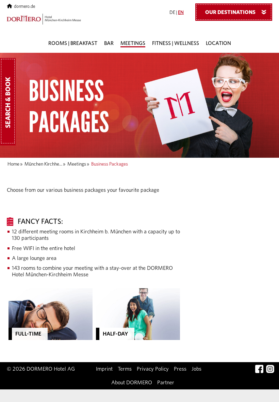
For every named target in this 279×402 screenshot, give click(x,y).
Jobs (196, 369)
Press (180, 369)
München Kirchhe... (43, 164)
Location (218, 43)
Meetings (132, 43)
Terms (125, 369)
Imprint (104, 369)
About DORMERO (131, 382)
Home (13, 164)
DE (172, 12)
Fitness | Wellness (175, 43)
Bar (109, 43)
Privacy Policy (153, 369)
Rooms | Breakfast (72, 43)
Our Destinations (237, 12)
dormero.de (24, 6)
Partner (165, 382)
